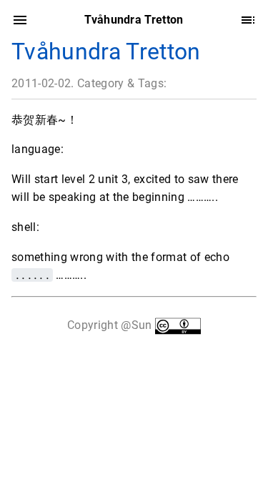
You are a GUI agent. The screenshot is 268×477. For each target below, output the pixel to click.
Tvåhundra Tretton (106, 51)
